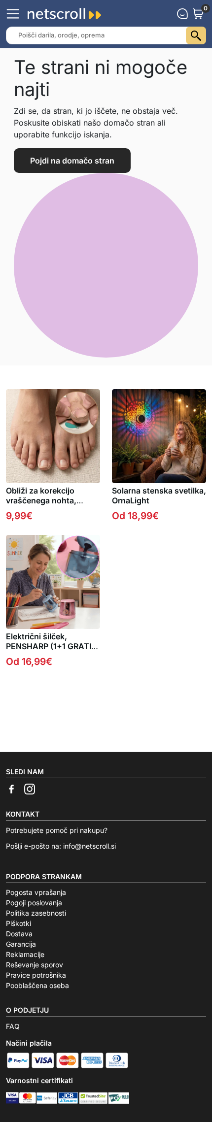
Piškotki (18, 923)
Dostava (19, 933)
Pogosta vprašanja (36, 892)
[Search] (196, 35)
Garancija (21, 944)
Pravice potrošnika (36, 975)
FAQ (13, 1026)
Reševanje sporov (34, 964)
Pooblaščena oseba (37, 985)
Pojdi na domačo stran (72, 160)
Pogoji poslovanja (34, 902)
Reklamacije (25, 954)
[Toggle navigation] (13, 14)
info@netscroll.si (89, 846)
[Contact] (182, 14)
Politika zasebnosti (36, 913)
